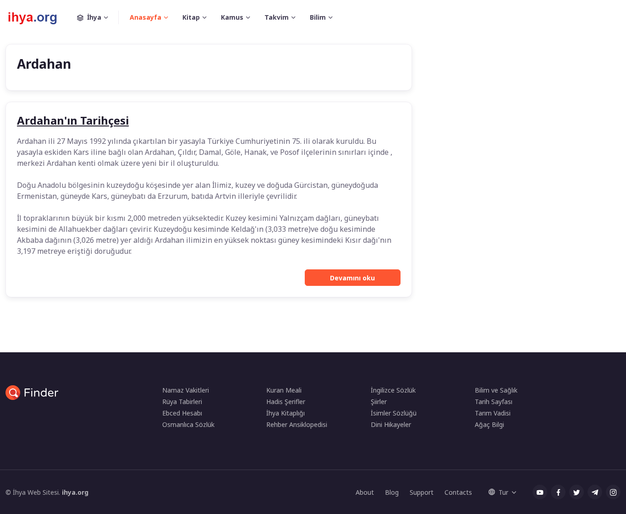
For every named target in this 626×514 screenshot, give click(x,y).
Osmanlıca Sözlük (188, 424)
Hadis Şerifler (285, 401)
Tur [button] (503, 492)
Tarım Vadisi (493, 413)
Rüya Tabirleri (182, 401)
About (365, 492)
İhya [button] (94, 17)
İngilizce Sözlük (393, 390)
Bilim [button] (318, 17)
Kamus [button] (232, 17)
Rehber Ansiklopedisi (296, 424)
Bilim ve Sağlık (496, 390)
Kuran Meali (284, 390)
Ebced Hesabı (182, 413)
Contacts (458, 492)
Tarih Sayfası (493, 401)
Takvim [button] (276, 17)
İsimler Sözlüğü (394, 413)
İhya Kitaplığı (285, 413)
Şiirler (379, 401)
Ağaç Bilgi (489, 424)
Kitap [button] (191, 17)
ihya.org (75, 492)
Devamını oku (352, 277)
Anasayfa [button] (145, 17)
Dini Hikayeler (391, 424)
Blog (392, 492)
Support (422, 492)
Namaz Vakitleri (185, 390)
